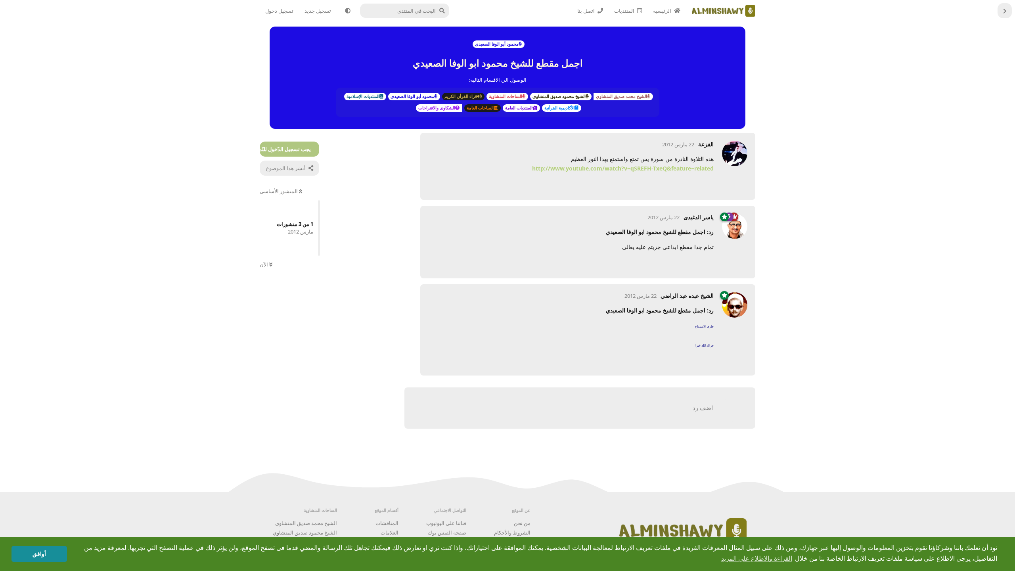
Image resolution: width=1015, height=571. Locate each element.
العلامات (389, 532)
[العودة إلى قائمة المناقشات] (1005, 10)
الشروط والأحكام (512, 532)
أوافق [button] (39, 554)
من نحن (522, 523)
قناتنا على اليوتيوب (446, 523)
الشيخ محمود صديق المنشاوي (305, 532)
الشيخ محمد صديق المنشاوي (306, 523)
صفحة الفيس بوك (447, 532)
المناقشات (386, 523)
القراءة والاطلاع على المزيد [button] (756, 558)
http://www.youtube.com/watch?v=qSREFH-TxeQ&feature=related (623, 168)
